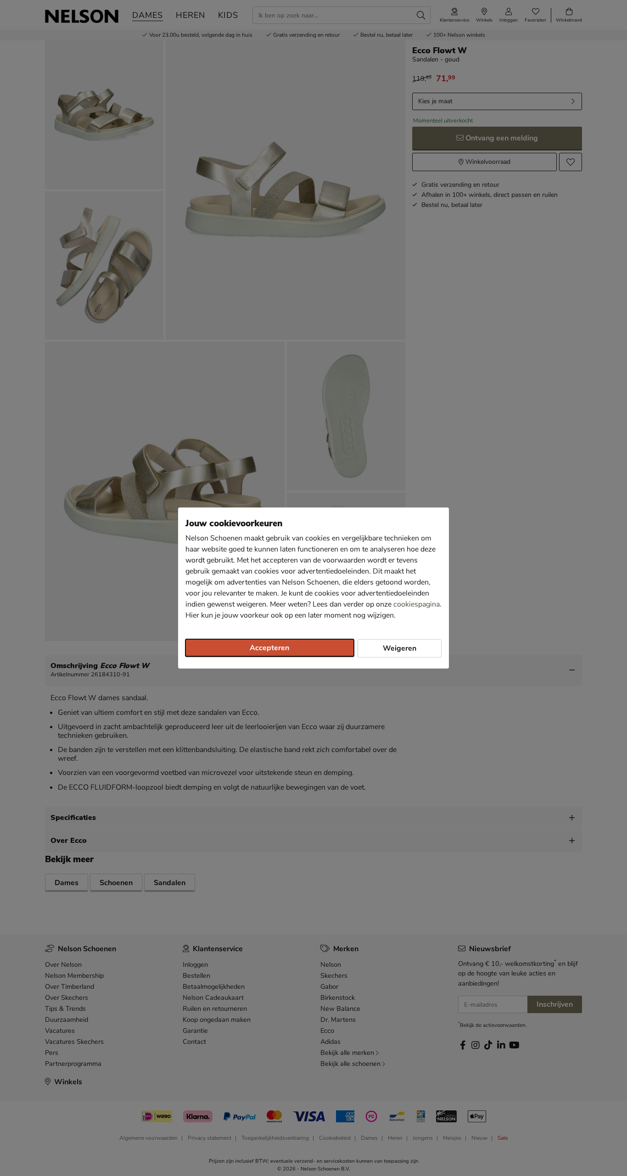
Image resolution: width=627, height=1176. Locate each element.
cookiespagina (416, 604)
